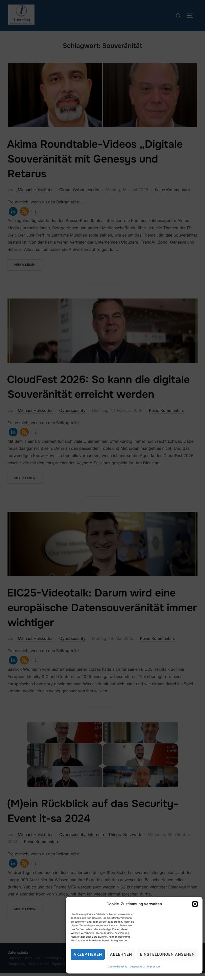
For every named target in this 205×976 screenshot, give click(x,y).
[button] (195, 904)
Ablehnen (121, 954)
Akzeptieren (88, 954)
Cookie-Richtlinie (117, 966)
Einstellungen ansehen (167, 954)
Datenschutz (137, 966)
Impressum (153, 966)
